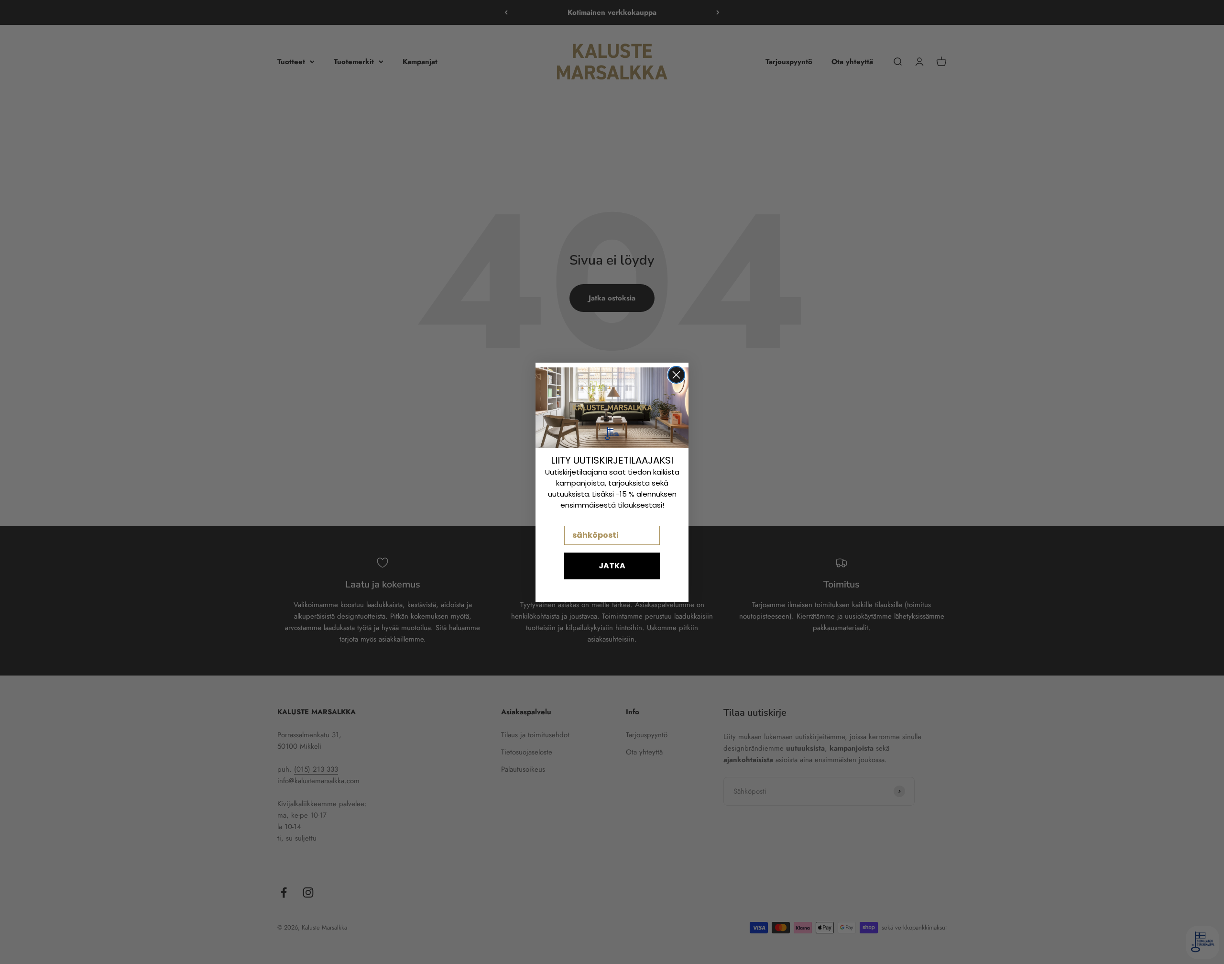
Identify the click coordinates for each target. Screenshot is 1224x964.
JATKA (612, 565)
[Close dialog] (676, 374)
